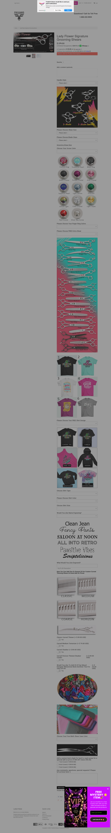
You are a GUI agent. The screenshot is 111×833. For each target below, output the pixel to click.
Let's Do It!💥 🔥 (98, 820)
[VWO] (46, 10)
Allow (68, 10)
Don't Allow (58, 10)
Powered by (41, 10)
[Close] (108, 789)
